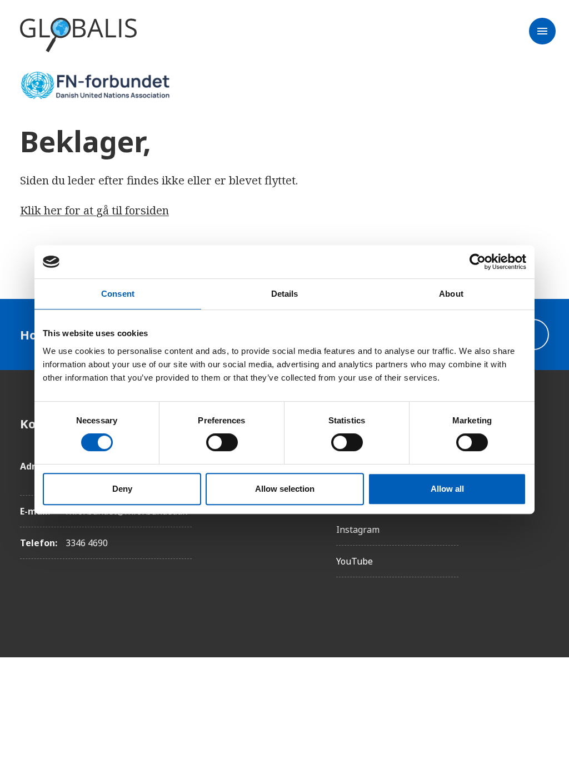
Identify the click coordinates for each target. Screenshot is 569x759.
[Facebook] (540, 423)
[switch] (222, 442)
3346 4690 (87, 543)
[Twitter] (540, 486)
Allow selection (285, 488)
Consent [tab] (117, 293)
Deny (122, 488)
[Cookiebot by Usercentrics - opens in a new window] (477, 261)
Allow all (447, 488)
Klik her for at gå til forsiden (94, 210)
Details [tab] (284, 293)
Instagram (358, 529)
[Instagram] (540, 454)
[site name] (78, 35)
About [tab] (451, 293)
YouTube (354, 561)
